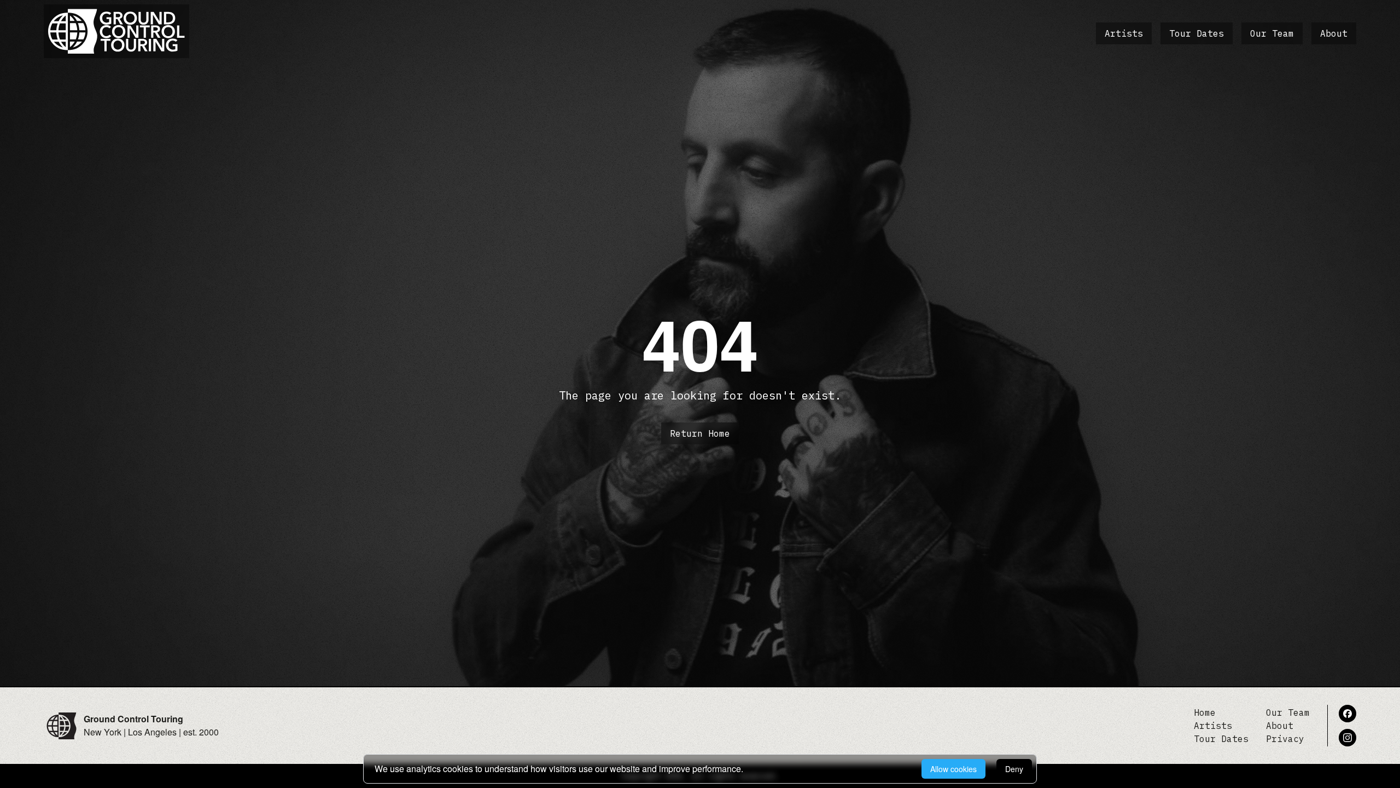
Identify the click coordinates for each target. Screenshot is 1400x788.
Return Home (700, 433)
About (1334, 33)
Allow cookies (953, 768)
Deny (1014, 768)
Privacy (1285, 738)
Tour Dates (1196, 33)
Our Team (1272, 33)
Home (1205, 712)
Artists (1124, 33)
